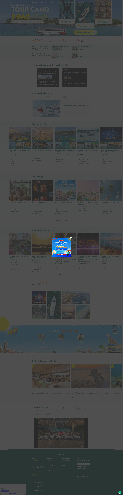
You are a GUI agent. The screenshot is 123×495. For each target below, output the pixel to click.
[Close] (71, 238)
